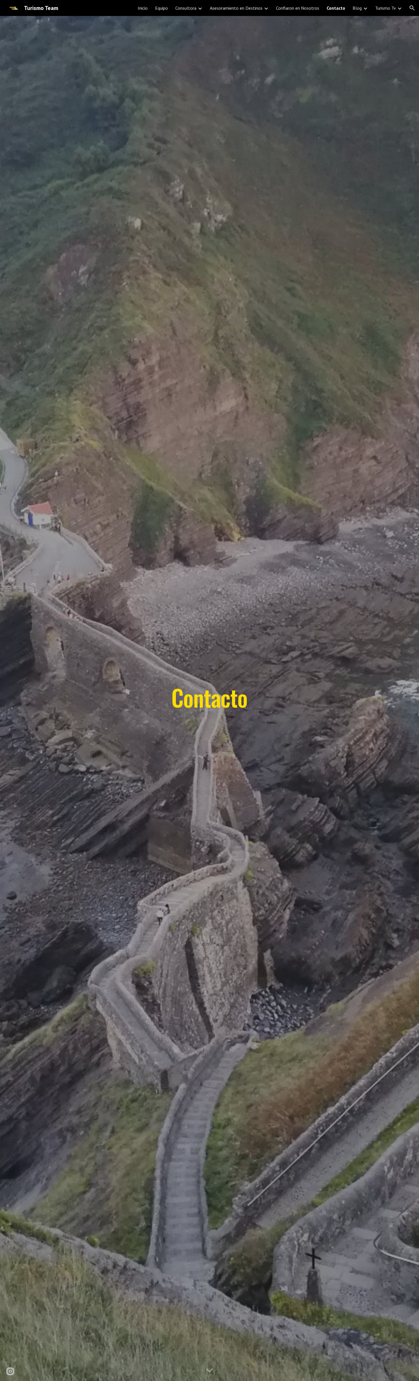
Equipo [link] (161, 8)
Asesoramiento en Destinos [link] (236, 8)
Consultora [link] (185, 8)
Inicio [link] (143, 8)
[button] (412, 8)
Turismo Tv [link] (385, 8)
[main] (209, 698)
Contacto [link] (336, 8)
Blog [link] (357, 8)
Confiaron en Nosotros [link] (297, 8)
